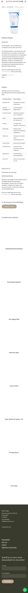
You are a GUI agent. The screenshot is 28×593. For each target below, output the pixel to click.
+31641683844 (6, 71)
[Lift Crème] (14, 470)
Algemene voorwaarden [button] (9, 547)
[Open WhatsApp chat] (25, 590)
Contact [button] (4, 545)
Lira (5, 77)
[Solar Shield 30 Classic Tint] (14, 403)
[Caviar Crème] (14, 370)
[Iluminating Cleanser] (14, 266)
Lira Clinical (10, 7)
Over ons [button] (4, 542)
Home (3, 7)
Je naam (4, 565)
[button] (2, 1)
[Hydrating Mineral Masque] (14, 233)
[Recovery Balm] (14, 337)
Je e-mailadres (5, 573)
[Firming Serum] (14, 437)
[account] (22, 1)
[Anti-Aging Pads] (14, 301)
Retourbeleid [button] (6, 539)
